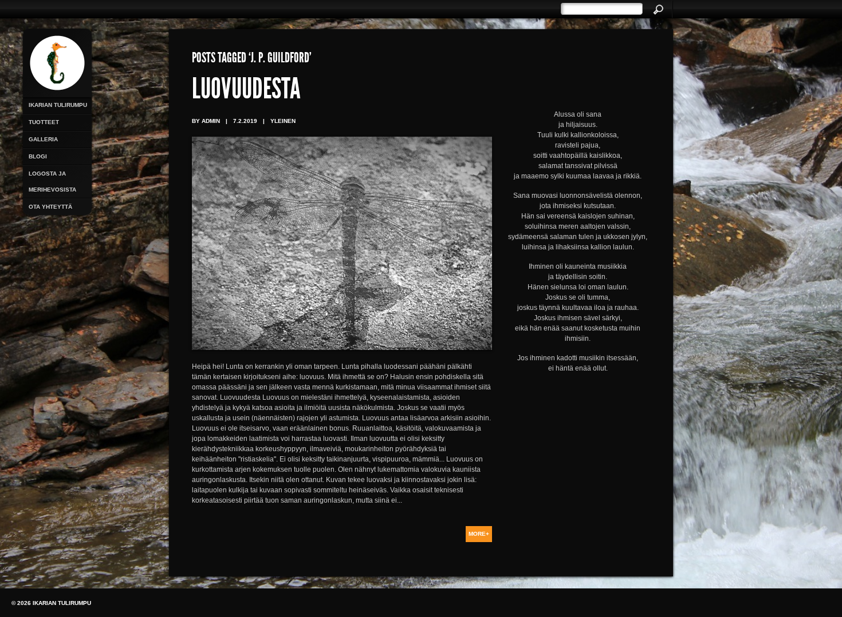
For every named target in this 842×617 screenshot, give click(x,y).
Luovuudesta (246, 91)
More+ (479, 534)
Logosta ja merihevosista (52, 181)
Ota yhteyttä (50, 207)
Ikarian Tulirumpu (58, 105)
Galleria (43, 139)
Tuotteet (44, 122)
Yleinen (283, 121)
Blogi (38, 156)
